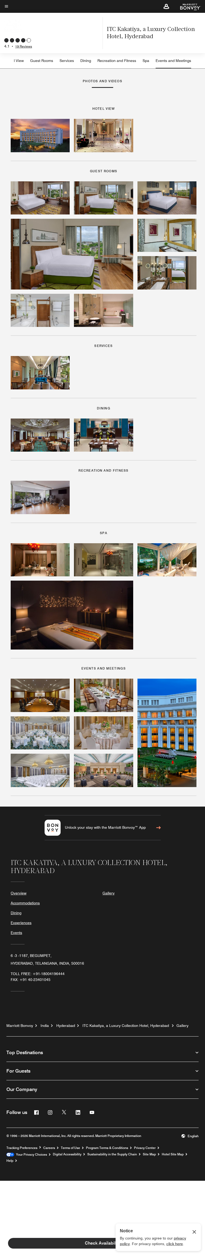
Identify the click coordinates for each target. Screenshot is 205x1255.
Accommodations (25, 903)
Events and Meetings (173, 60)
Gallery (108, 893)
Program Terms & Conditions (107, 1148)
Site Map (149, 1154)
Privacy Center (145, 1148)
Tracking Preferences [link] (21, 1148)
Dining (85, 60)
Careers (49, 1148)
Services (67, 60)
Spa (146, 60)
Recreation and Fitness (116, 60)
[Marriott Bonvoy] (187, 6)
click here (174, 1244)
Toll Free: (38, 974)
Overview (18, 893)
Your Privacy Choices (30, 1154)
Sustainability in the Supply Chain (112, 1154)
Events (16, 933)
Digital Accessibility (67, 1154)
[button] (166, 6)
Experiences (21, 923)
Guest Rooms (41, 60)
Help (9, 1161)
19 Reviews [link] (23, 46)
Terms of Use (70, 1148)
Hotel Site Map (173, 1154)
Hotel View (15, 60)
